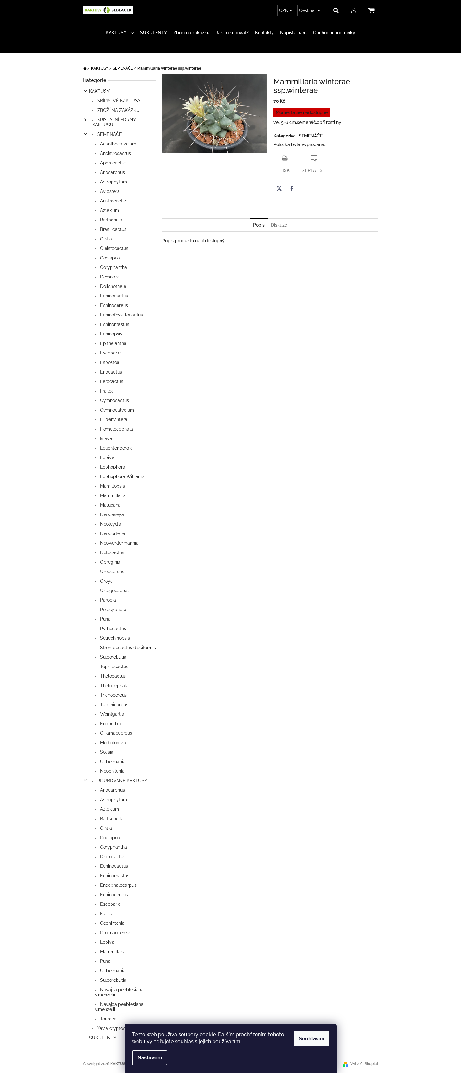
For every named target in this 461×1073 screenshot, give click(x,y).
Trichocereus (113, 695)
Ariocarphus (112, 172)
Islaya (105, 438)
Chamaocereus (115, 932)
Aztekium (109, 210)
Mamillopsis (112, 486)
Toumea (108, 1018)
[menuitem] (120, 32)
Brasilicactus (112, 229)
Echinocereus (113, 305)
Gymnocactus (114, 400)
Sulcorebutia (112, 657)
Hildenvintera (113, 419)
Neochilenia (112, 771)
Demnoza (109, 276)
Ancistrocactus (115, 153)
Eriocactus (110, 371)
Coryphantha (113, 267)
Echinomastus (114, 324)
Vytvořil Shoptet (364, 1064)
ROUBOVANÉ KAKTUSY (121, 780)
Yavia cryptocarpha (117, 1028)
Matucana (110, 505)
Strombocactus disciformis (127, 647)
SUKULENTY (102, 1037)
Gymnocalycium (116, 409)
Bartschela (110, 219)
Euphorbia (110, 723)
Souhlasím (311, 1039)
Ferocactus (111, 381)
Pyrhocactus (112, 628)
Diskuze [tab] (279, 224)
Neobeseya (111, 514)
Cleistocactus (113, 248)
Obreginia (109, 562)
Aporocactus (112, 162)
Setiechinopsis (114, 638)
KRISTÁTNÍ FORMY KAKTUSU (114, 122)
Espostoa (109, 362)
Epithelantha (112, 343)
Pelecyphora (112, 609)
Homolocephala (116, 428)
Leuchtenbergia (116, 447)
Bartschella (111, 818)
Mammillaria (112, 495)
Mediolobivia (112, 742)
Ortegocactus (114, 590)
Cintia (105, 238)
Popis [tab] (259, 224)
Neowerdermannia (118, 543)
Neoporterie (112, 533)
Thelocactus (112, 676)
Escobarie (110, 352)
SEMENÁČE (109, 134)
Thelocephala (114, 685)
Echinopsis (110, 333)
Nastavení (150, 1058)
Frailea (106, 390)
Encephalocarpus (118, 885)
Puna (105, 619)
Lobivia (107, 457)
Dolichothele (112, 286)
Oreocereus (111, 571)
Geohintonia (112, 923)
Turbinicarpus (113, 704)
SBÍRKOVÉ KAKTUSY (118, 100)
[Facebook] (292, 188)
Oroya (106, 581)
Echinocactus (113, 295)
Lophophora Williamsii (122, 476)
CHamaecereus (115, 733)
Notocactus (111, 552)
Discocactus (112, 856)
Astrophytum (113, 181)
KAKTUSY (99, 91)
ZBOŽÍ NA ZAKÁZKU (118, 110)
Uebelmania (112, 761)
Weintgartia (111, 714)
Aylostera (109, 191)
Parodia (107, 600)
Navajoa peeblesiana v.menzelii (119, 992)
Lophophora (112, 466)
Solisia (106, 752)
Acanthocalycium (117, 143)
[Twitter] (279, 188)
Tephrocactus (113, 666)
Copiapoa (109, 257)
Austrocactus (113, 200)
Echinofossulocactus (121, 314)
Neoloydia (110, 524)
